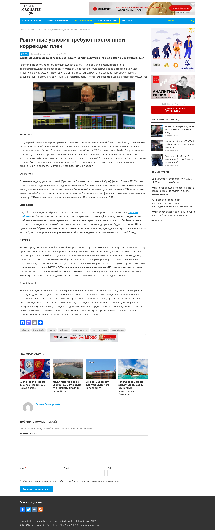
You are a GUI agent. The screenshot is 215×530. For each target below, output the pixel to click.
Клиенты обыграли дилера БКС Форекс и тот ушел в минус (179, 129)
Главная (23, 29)
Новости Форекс (31, 20)
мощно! (159, 220)
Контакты (127, 20)
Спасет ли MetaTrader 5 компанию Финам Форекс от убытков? (179, 158)
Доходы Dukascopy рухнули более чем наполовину (97, 385)
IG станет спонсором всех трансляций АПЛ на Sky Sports (33, 385)
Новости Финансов (57, 20)
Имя (23, 468)
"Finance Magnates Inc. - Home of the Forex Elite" (51, 525)
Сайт (110, 468)
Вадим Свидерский (40, 54)
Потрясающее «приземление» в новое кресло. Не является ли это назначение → (172, 191)
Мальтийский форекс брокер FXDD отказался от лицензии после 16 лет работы (67, 386)
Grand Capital (38, 330)
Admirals (25, 330)
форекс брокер (118, 330)
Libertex (52, 330)
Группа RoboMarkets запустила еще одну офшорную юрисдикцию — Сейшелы (130, 388)
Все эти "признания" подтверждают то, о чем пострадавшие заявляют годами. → (171, 203)
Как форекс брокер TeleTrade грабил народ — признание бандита (180, 144)
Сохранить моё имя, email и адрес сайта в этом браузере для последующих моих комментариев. (72, 481)
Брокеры (34, 29)
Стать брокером (83, 20)
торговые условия (99, 330)
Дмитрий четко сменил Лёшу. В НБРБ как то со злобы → (171, 180)
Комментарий (28, 433)
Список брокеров (107, 20)
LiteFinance (64, 330)
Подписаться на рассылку (173, 110)
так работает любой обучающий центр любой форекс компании (173, 213)
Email (67, 468)
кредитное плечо (80, 330)
